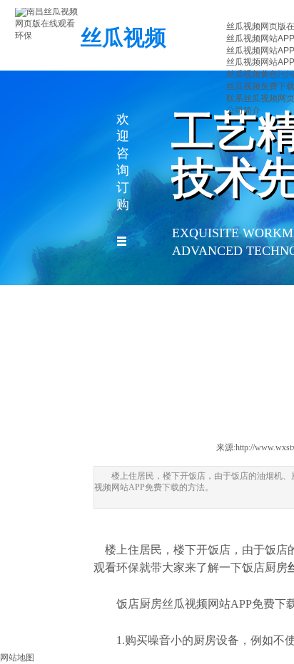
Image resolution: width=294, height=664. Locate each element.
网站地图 (17, 658)
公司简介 (243, 110)
